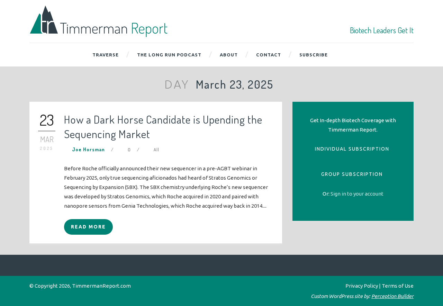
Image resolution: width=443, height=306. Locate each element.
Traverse (105, 54)
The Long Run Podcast (169, 54)
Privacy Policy (361, 286)
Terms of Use (398, 286)
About (229, 54)
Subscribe (313, 54)
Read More (88, 227)
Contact (268, 54)
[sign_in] (357, 194)
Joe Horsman (88, 149)
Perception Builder (392, 296)
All (156, 149)
